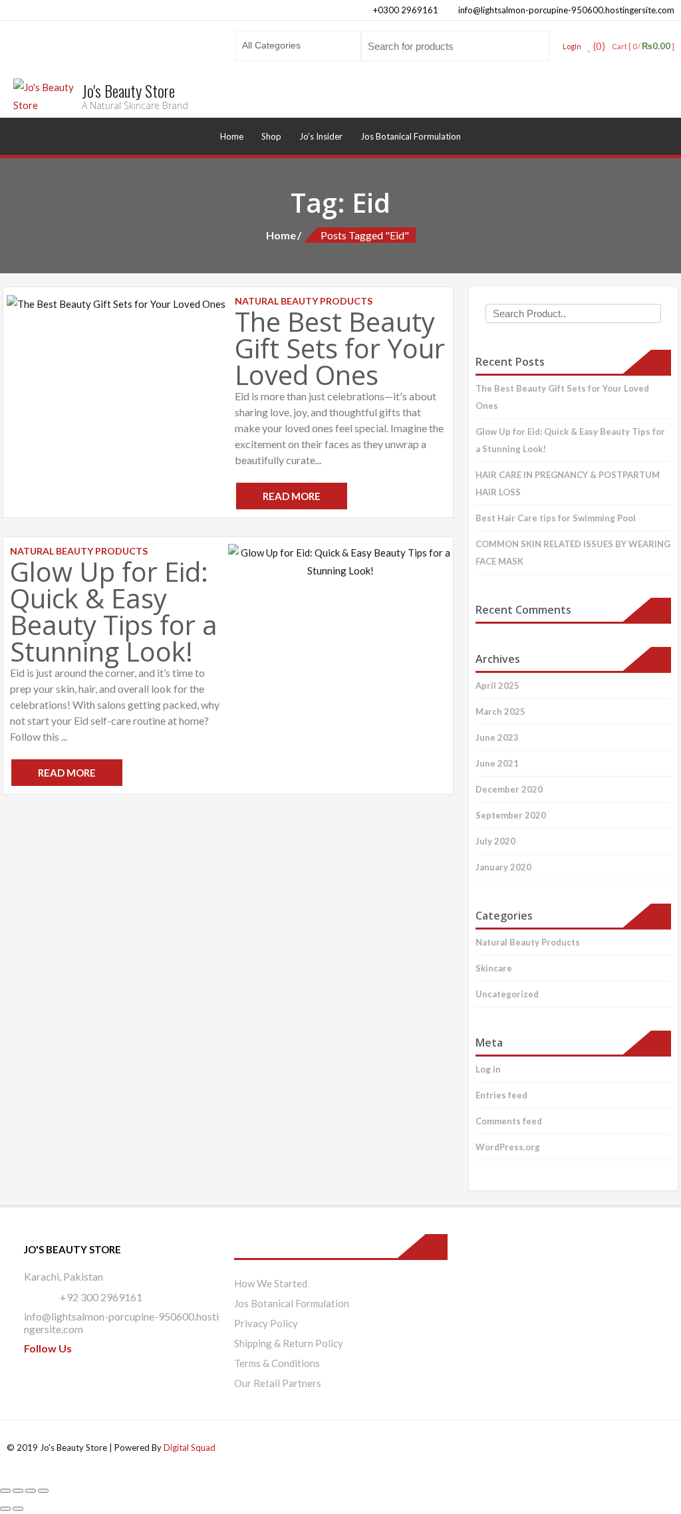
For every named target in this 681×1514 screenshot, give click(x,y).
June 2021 (497, 763)
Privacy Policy (266, 1323)
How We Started (270, 1283)
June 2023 (497, 737)
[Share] (30, 1491)
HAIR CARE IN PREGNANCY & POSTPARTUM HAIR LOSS (568, 483)
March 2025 (500, 711)
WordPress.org (508, 1147)
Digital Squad (189, 1447)
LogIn (572, 46)
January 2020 (503, 867)
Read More (292, 496)
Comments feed (509, 1121)
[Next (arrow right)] (18, 1509)
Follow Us (48, 1348)
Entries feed (501, 1095)
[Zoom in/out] (5, 1491)
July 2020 (495, 841)
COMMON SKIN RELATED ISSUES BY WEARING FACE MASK (573, 553)
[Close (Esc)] (43, 1491)
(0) (598, 46)
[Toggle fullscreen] (18, 1491)
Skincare (494, 968)
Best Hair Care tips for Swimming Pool (556, 518)
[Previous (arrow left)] (5, 1509)
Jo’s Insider (320, 136)
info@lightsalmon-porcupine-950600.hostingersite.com (565, 10)
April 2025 (497, 685)
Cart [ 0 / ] (643, 46)
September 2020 (511, 815)
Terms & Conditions (277, 1363)
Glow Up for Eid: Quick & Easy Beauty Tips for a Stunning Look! (113, 611)
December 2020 (509, 789)
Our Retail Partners (277, 1383)
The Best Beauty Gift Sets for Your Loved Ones (340, 348)
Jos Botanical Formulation (410, 136)
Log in (488, 1069)
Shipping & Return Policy (288, 1343)
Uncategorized (507, 994)
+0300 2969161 (404, 10)
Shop (271, 136)
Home (231, 136)
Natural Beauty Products (528, 942)
